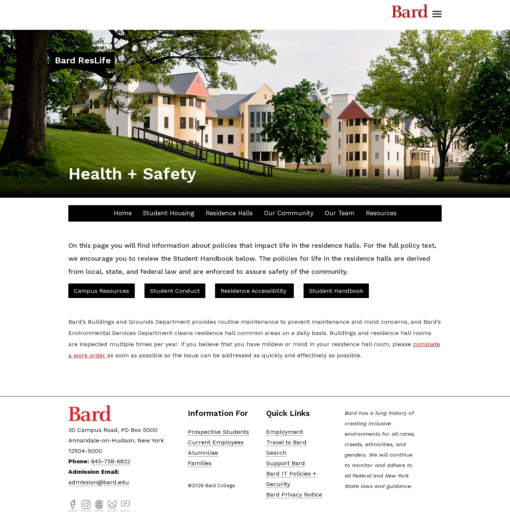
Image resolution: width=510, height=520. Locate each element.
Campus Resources (101, 290)
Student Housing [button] (169, 213)
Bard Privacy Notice (294, 494)
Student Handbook (336, 290)
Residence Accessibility (254, 290)
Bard (410, 11)
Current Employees (216, 442)
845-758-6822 (110, 461)
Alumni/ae (203, 452)
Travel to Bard (286, 442)
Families (200, 463)
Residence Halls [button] (229, 213)
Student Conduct (175, 290)
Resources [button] (381, 213)
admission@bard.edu (98, 482)
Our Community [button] (289, 213)
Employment (284, 431)
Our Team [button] (340, 213)
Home (123, 213)
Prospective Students (218, 431)
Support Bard (285, 463)
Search (276, 452)
